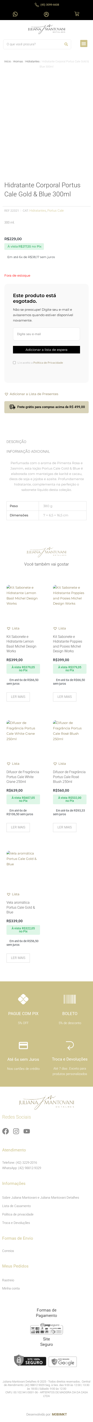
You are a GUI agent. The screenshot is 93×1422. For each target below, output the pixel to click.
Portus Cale (55, 211)
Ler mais (18, 697)
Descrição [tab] (16, 442)
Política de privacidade (18, 1214)
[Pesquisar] (66, 44)
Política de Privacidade (48, 362)
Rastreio (8, 1280)
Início (7, 61)
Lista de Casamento (16, 1206)
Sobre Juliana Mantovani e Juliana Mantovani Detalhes (40, 1198)
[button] (83, 43)
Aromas (18, 61)
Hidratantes (32, 61)
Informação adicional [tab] (28, 451)
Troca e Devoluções (16, 1223)
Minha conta (11, 1288)
